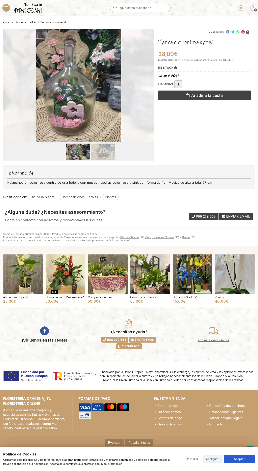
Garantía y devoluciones (227, 406)
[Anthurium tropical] (23, 274)
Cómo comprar (169, 406)
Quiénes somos (169, 412)
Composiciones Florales (159, 237)
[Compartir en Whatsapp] (238, 32)
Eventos (114, 443)
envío (180, 60)
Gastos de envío (169, 424)
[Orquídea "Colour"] (192, 274)
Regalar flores (139, 443)
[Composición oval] (108, 274)
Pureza (219, 297)
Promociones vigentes (226, 412)
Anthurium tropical (15, 297)
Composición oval (100, 297)
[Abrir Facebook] (45, 331)
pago (190, 60)
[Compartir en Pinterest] (243, 32)
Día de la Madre (129, 237)
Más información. (112, 463)
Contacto (216, 424)
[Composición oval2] (150, 274)
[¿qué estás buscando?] (140, 8)
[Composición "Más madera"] (65, 274)
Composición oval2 (143, 297)
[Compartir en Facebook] (228, 32)
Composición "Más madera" (65, 297)
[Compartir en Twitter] (233, 32)
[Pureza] (235, 274)
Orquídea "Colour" (185, 297)
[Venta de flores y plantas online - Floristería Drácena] (28, 8)
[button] (77, 139)
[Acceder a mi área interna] (241, 8)
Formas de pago (169, 418)
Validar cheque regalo (225, 418)
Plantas (186, 237)
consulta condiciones (213, 340)
